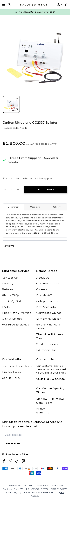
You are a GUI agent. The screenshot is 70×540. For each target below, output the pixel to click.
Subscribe (12, 443)
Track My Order (13, 301)
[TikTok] (17, 461)
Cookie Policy (11, 378)
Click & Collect (12, 318)
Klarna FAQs (11, 295)
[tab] (11, 104)
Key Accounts (46, 307)
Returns (8, 289)
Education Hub (46, 350)
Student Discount (48, 344)
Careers (42, 289)
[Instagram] (10, 461)
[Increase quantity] (18, 189)
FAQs (6, 307)
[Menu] (4, 5)
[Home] (33, 4)
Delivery (7, 283)
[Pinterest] (23, 461)
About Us (42, 277)
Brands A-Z (44, 295)
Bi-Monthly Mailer (48, 318)
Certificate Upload (49, 313)
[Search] (9, 5)
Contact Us (10, 277)
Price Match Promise (16, 313)
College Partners (48, 301)
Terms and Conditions (17, 366)
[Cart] (67, 5)
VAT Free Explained (15, 324)
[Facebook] (4, 461)
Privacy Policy (11, 372)
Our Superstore (47, 283)
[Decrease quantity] (5, 189)
